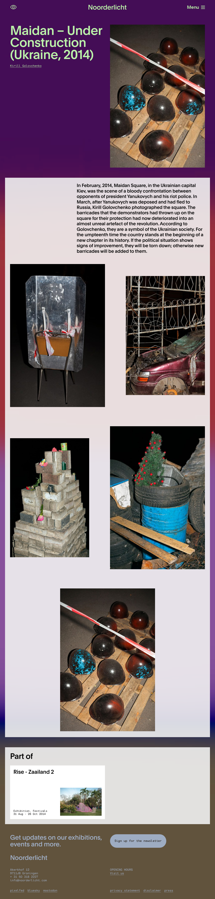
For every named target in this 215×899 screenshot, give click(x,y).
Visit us (117, 873)
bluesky (34, 890)
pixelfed (17, 890)
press (168, 890)
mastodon (50, 890)
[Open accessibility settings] (13, 7)
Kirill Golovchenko (25, 66)
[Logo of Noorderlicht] (107, 7)
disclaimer (152, 890)
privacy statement (125, 890)
